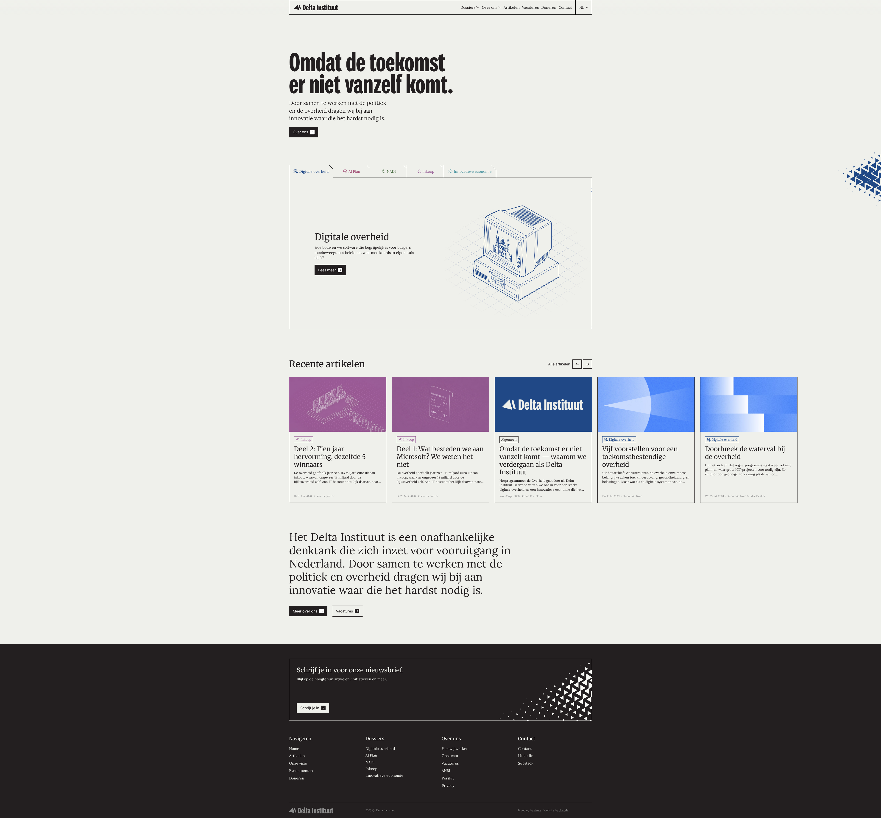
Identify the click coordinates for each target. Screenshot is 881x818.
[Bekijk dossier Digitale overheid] (516, 253)
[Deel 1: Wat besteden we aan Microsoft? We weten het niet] (440, 440)
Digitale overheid (380, 748)
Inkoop (371, 768)
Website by (556, 810)
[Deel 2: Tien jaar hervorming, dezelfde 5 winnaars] (337, 440)
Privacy (448, 785)
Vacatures (450, 763)
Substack (525, 763)
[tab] (311, 171)
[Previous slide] (577, 364)
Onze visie (298, 763)
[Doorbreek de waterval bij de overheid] (748, 440)
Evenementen (301, 770)
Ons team (450, 755)
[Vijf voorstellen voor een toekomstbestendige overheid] (646, 440)
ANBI (446, 770)
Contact (525, 748)
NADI (369, 762)
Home (294, 748)
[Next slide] (587, 364)
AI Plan (371, 755)
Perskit (448, 778)
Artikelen (297, 755)
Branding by (529, 810)
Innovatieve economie (384, 775)
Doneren (296, 778)
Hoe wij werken (455, 748)
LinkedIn (525, 755)
